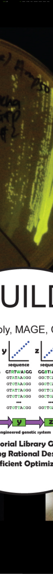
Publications (36, 1)
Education (40, 1)
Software (27, 1)
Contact (48, 1)
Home (20, 1)
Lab (5, 1)
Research (23, 1)
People (32, 1)
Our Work (29, 20)
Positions (44, 1)
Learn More (24, 20)
